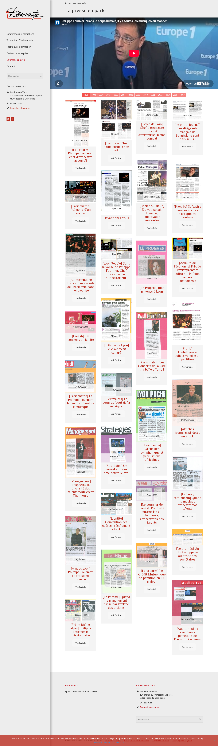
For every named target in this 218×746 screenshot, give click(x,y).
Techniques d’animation (19, 47)
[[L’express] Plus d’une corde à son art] (116, 120)
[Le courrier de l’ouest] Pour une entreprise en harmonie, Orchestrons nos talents (152, 513)
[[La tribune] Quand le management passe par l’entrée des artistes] (116, 572)
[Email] (8, 119)
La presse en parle (16, 60)
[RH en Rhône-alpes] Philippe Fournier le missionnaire (80, 630)
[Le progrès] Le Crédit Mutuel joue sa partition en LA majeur (152, 576)
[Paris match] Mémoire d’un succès (81, 209)
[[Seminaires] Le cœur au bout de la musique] (116, 384)
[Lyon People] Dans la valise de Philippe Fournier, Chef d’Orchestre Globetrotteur (116, 271)
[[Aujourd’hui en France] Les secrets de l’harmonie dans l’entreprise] (80, 254)
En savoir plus (119, 742)
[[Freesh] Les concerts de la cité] (80, 322)
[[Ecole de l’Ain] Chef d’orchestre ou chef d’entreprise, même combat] (151, 110)
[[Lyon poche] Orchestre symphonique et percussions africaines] (151, 416)
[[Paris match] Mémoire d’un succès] (80, 192)
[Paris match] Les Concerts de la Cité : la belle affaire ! (152, 365)
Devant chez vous (116, 218)
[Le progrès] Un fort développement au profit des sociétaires (188, 554)
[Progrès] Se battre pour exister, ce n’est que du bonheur (187, 212)
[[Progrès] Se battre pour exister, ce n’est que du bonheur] (187, 181)
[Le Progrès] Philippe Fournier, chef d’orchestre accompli (80, 155)
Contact (11, 66)
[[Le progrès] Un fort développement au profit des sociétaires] (187, 537)
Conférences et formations (20, 34)
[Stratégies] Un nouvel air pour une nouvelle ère (116, 469)
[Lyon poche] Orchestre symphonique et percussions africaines (152, 452)
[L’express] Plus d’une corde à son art (116, 146)
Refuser (107, 742)
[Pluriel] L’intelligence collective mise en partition (187, 354)
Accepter (98, 742)
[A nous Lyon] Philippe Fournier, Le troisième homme (80, 574)
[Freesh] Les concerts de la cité (80, 337)
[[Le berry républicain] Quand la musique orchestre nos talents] (187, 474)
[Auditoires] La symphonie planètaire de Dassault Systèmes (187, 634)
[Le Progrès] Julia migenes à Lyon (152, 289)
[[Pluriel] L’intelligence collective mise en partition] (187, 323)
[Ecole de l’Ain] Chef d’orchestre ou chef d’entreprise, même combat (151, 131)
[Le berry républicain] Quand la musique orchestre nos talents (187, 501)
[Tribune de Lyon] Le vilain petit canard (116, 348)
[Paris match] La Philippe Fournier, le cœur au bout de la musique (80, 401)
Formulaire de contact (20, 108)
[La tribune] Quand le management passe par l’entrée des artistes (116, 602)
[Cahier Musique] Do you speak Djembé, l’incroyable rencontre (151, 213)
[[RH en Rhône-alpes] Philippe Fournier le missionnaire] (80, 610)
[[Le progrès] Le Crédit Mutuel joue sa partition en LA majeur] (151, 555)
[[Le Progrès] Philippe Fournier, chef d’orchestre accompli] (80, 123)
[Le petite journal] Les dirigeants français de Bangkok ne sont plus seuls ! (187, 132)
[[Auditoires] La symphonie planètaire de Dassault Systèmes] (187, 602)
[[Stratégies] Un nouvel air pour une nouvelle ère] (116, 444)
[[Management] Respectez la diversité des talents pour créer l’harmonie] (80, 452)
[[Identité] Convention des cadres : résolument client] (116, 504)
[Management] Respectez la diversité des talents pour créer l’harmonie (81, 488)
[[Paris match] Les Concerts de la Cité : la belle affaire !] (151, 335)
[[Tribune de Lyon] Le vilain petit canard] (116, 320)
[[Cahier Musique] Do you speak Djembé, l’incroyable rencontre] (151, 181)
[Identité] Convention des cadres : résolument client (116, 524)
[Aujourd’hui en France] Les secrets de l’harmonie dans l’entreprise (81, 285)
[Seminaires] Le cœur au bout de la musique (116, 402)
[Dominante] (25, 13)
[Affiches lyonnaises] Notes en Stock (187, 432)
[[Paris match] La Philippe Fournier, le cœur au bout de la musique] (80, 376)
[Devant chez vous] (116, 193)
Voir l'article (80, 168)
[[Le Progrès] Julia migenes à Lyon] (151, 263)
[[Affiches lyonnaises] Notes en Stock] (187, 402)
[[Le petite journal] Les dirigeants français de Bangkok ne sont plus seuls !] (187, 110)
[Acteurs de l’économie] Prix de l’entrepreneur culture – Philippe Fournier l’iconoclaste (187, 272)
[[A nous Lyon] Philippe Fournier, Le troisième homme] (80, 540)
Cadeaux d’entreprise (17, 53)
